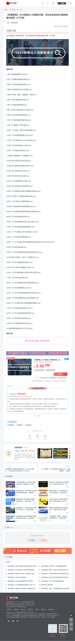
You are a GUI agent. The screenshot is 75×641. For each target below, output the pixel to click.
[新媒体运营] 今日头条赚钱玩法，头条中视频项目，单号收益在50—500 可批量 (59, 492)
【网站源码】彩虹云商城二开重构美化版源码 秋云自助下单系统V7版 (28, 570)
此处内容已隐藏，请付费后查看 (38, 340)
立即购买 (60, 374)
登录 (32, 540)
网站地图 (50, 609)
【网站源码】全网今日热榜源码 (16, 577)
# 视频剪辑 (10, 425)
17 (27, 451)
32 (23, 451)
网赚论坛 (30, 609)
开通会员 (62, 3)
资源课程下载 (14, 10)
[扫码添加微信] (71, 624)
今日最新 (7, 562)
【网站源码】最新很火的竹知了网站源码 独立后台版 (23, 574)
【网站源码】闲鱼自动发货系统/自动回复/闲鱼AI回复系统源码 (26, 588)
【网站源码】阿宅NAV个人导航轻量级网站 (53, 566)
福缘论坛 (43, 609)
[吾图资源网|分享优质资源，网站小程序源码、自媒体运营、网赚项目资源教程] (11, 3)
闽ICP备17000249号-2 (29, 612)
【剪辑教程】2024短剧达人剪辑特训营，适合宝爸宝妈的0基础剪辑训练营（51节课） (37, 16)
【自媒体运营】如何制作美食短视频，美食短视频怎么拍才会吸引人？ (58, 501)
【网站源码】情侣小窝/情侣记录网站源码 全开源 (21, 566)
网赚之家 (23, 609)
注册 (44, 540)
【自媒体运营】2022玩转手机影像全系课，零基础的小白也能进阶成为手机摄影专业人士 (26, 484)
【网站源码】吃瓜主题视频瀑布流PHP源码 (20, 581)
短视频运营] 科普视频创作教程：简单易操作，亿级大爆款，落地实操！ (26, 501)
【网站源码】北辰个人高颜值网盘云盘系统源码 (55, 588)
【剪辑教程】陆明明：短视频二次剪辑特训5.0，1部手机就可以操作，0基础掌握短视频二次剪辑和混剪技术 (59, 519)
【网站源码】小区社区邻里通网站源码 (52, 581)
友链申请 (8, 609)
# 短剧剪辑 (28, 425)
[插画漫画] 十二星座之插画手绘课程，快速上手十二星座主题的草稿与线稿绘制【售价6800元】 (26, 509)
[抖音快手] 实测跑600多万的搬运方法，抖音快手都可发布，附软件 (59, 484)
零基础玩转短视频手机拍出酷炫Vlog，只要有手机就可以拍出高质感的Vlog (58, 509)
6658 (18, 451)
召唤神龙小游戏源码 (47, 585)
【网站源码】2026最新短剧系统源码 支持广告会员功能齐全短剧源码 (28, 585)
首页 (6, 10)
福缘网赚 (16, 609)
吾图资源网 (14, 23)
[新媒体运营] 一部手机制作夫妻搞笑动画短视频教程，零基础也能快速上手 (26, 492)
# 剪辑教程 (19, 425)
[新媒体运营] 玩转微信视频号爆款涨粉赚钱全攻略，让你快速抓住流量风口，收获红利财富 (26, 518)
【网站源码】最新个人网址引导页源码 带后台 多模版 (57, 570)
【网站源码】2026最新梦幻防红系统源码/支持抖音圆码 (57, 574)
